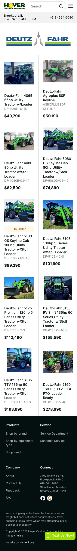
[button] (70, 6)
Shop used (13, 452)
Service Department (54, 433)
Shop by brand (16, 433)
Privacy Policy (14, 535)
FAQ (9, 497)
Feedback (13, 490)
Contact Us (13, 483)
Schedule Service (52, 440)
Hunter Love (26, 542)
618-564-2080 (49, 483)
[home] (14, 6)
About (10, 476)
